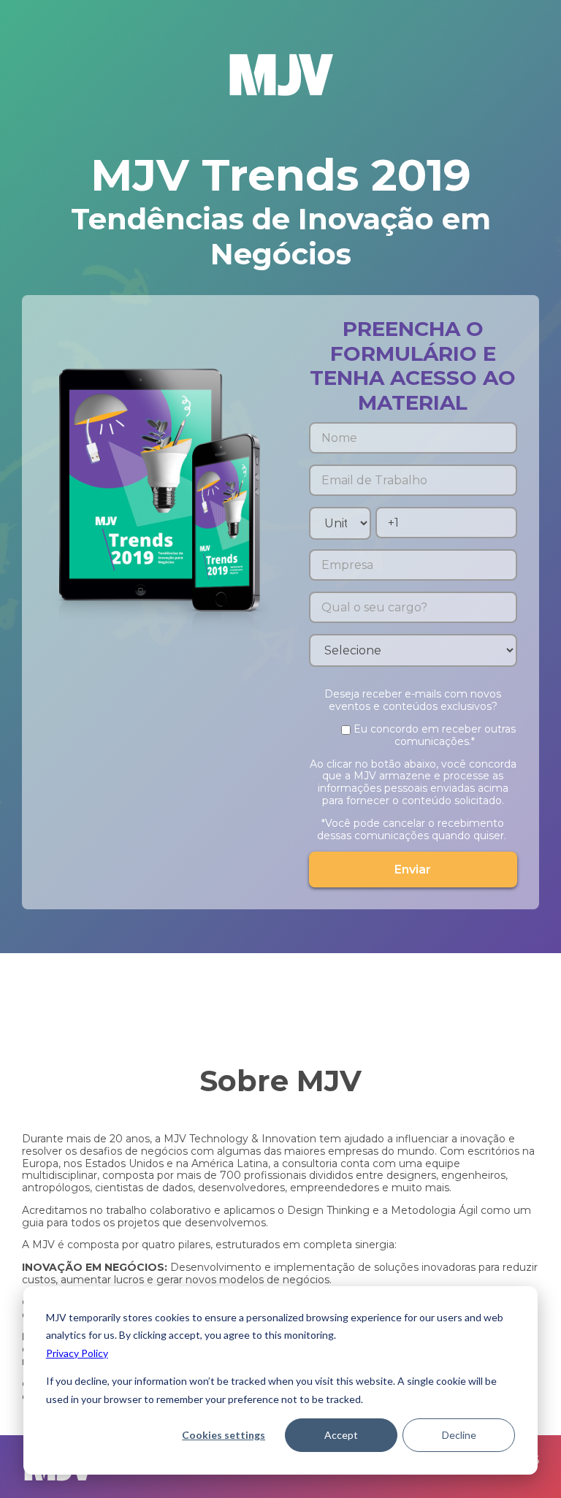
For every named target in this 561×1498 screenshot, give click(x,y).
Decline (459, 1435)
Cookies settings (223, 1435)
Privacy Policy (77, 1353)
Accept (341, 1435)
